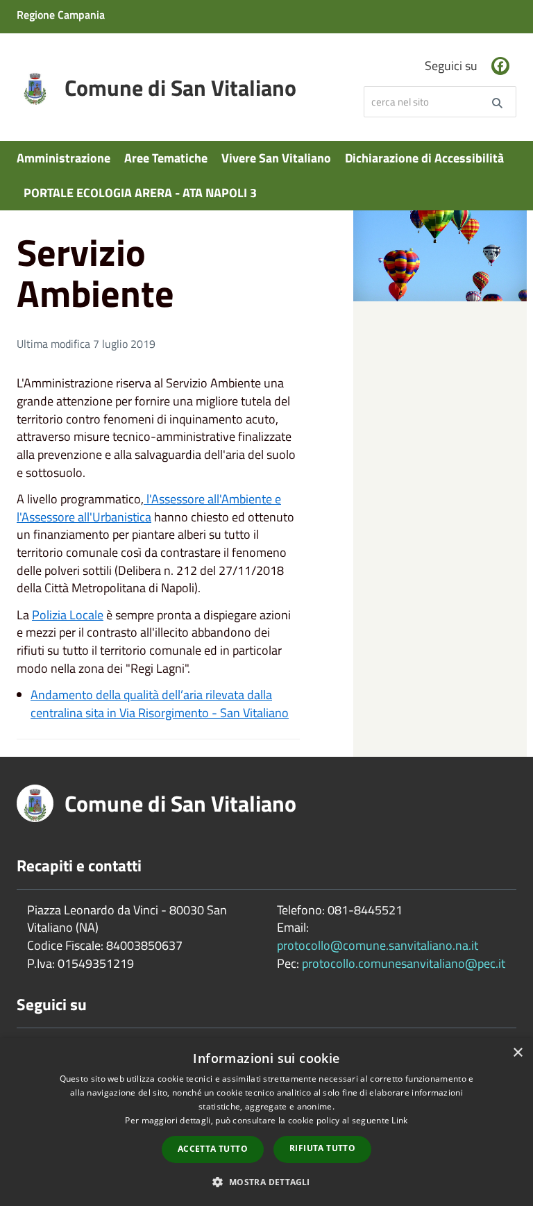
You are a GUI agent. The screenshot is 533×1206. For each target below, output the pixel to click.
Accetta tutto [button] (213, 1149)
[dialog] (266, 1122)
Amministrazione (63, 158)
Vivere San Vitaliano (276, 158)
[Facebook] (500, 66)
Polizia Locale (67, 614)
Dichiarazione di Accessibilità (424, 158)
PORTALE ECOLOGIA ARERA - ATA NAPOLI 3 (140, 192)
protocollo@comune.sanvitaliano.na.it (377, 945)
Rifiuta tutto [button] (322, 1148)
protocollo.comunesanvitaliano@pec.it (403, 963)
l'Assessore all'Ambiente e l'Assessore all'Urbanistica (149, 507)
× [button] (517, 1053)
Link (399, 1120)
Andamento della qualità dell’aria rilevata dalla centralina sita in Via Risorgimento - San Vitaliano (160, 703)
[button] (266, 1181)
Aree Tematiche (166, 158)
